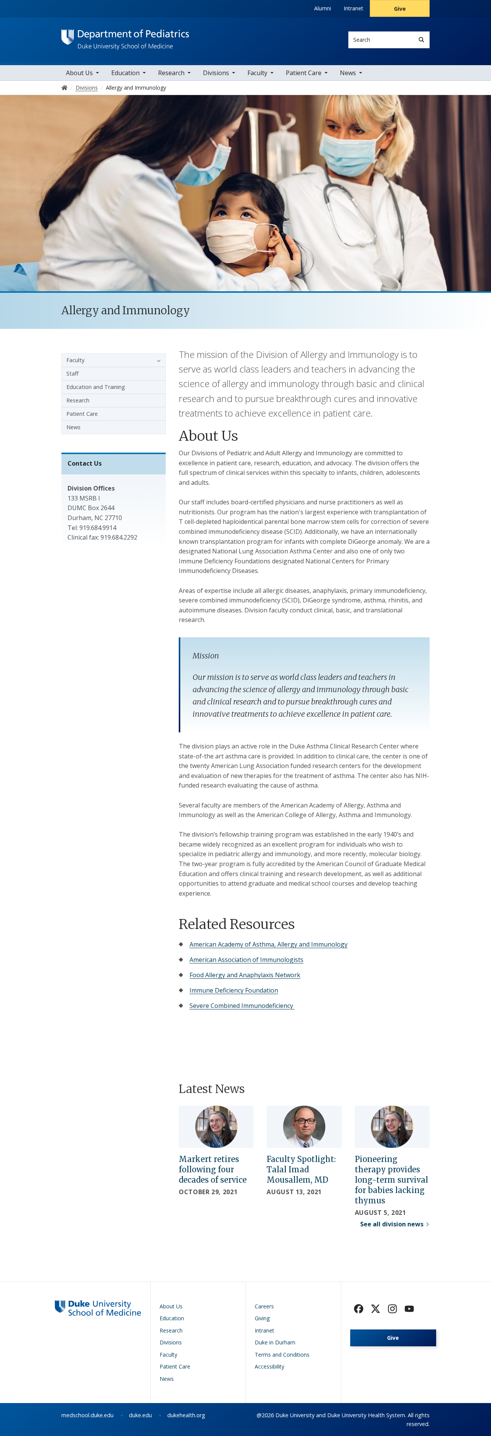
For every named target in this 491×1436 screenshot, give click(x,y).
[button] (156, 360)
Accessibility (269, 1366)
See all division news (391, 1224)
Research (171, 73)
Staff (72, 373)
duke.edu (140, 1415)
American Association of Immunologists (246, 959)
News (348, 73)
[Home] (125, 36)
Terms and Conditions (282, 1354)
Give (400, 8)
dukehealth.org (186, 1415)
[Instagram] (392, 1308)
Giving (262, 1318)
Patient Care (303, 73)
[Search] (421, 39)
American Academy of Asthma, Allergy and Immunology (268, 944)
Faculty (257, 73)
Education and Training (95, 387)
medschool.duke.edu (87, 1415)
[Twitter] (375, 1308)
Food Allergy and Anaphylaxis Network (244, 975)
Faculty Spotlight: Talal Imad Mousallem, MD (301, 1169)
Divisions (216, 73)
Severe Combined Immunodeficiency (242, 1005)
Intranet (353, 8)
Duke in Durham (275, 1342)
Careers (264, 1306)
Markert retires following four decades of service (213, 1169)
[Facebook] (358, 1308)
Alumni (322, 8)
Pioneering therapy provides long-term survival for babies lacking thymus (391, 1179)
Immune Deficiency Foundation (233, 990)
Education (125, 73)
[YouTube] (409, 1308)
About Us (79, 73)
